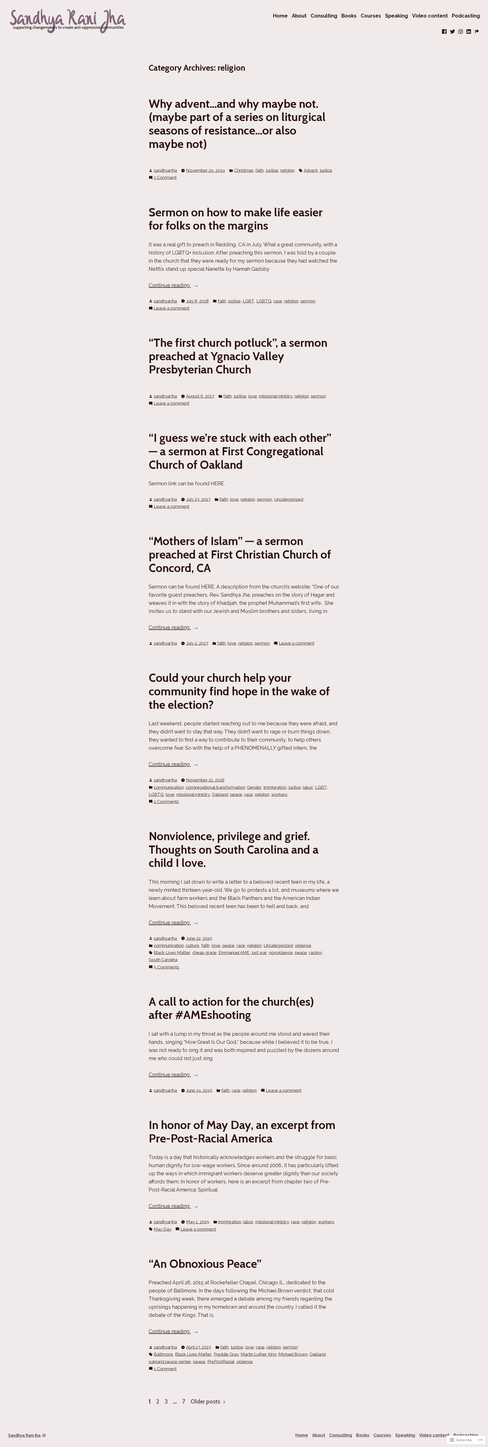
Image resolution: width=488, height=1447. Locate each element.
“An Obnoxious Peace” (205, 1264)
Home (280, 16)
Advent (311, 170)
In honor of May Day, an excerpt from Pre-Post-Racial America (242, 1131)
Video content (430, 16)
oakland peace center (170, 1361)
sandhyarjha (165, 170)
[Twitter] (452, 31)
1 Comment (165, 178)
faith (259, 170)
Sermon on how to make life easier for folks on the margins (236, 219)
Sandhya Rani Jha (24, 1435)
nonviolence (281, 952)
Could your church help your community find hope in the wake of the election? (239, 691)
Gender (254, 787)
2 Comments (166, 802)
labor (308, 787)
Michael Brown (293, 1354)
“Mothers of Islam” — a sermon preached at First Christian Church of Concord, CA (240, 554)
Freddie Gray (226, 1354)
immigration (275, 787)
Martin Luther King (258, 1354)
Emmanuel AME (234, 952)
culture (192, 945)
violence (303, 945)
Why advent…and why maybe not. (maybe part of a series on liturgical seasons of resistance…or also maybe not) (237, 124)
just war (259, 952)
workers (279, 794)
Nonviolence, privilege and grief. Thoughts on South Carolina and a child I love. (233, 849)
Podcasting (466, 16)
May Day (162, 1229)
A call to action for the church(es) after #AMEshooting (231, 1008)
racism (315, 952)
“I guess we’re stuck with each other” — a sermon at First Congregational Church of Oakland (240, 451)
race (277, 301)
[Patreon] (476, 31)
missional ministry (276, 396)
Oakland (220, 794)
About (299, 16)
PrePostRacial (220, 1361)
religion (287, 170)
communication (169, 787)
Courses (371, 16)
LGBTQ (263, 301)
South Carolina (163, 959)
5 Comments (166, 967)
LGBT (248, 301)
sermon (307, 301)
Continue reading (170, 285)
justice (272, 170)
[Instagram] (460, 31)
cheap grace (204, 952)
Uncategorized (288, 499)
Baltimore (163, 1354)
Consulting (324, 16)
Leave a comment (171, 308)
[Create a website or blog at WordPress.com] (44, 1435)
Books (349, 16)
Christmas (243, 170)
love (252, 396)
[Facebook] (444, 31)
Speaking (396, 16)
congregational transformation (215, 787)
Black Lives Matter (172, 952)
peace (236, 794)
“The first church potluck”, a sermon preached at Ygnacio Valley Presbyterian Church (238, 356)
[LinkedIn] (469, 31)
